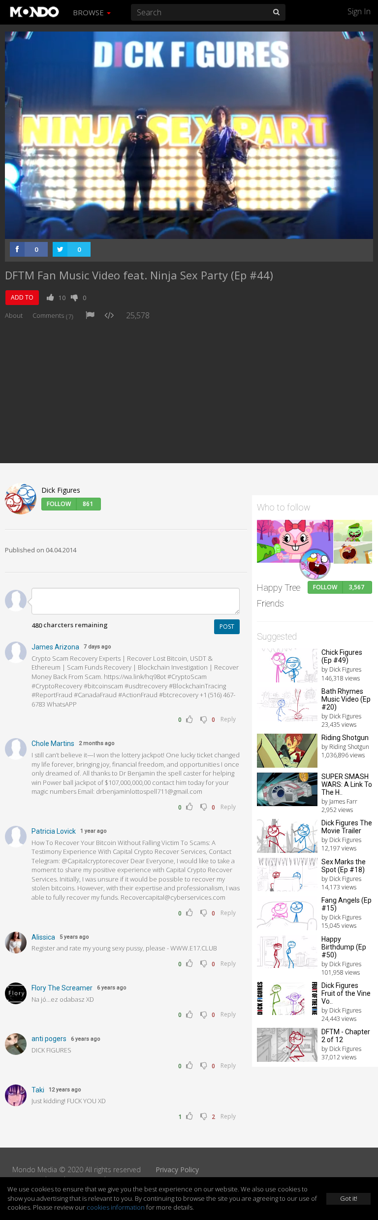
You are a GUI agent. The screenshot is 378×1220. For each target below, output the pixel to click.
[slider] (174, 229)
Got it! (348, 1198)
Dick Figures (60, 490)
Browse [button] (89, 12)
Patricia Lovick (54, 831)
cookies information (116, 1207)
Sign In (359, 11)
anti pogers (49, 1039)
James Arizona (55, 647)
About (14, 315)
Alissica (43, 937)
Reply (228, 719)
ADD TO (22, 297)
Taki (38, 1090)
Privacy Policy (177, 1169)
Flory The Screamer (62, 988)
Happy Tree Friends (278, 595)
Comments (52, 315)
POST (227, 626)
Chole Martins (53, 743)
